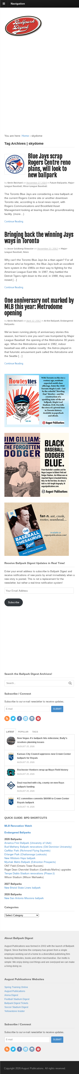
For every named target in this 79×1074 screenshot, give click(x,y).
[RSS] (7, 718)
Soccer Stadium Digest (16, 1007)
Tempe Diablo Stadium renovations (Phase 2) (29, 873)
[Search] (70, 683)
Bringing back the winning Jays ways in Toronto (38, 237)
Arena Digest (11, 995)
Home (25, 135)
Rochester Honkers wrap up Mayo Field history (42, 769)
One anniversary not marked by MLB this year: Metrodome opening (39, 307)
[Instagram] (32, 718)
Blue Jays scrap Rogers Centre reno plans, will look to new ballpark (49, 166)
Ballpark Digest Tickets (16, 1003)
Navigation (18, 3)
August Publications (14, 991)
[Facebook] (20, 718)
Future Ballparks (58, 182)
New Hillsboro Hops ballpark (19, 858)
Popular (23, 732)
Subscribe (13, 602)
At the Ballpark (51, 320)
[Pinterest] (38, 718)
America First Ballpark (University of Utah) (27, 843)
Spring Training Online (16, 987)
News (26, 252)
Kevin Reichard (15, 182)
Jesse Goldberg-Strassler (20, 248)
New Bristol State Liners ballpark (22, 887)
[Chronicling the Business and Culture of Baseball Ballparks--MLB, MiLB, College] (23, 35)
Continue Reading (13, 221)
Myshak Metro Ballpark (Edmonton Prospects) (30, 862)
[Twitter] (13, 718)
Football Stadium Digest (16, 999)
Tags (35, 732)
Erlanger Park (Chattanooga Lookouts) (25, 854)
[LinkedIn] (26, 718)
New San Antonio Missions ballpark (24, 898)
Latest (10, 732)
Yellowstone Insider (14, 1011)
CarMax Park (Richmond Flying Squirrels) (27, 850)
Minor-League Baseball (35, 186)
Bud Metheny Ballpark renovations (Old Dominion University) (38, 846)
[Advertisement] (39, 81)
